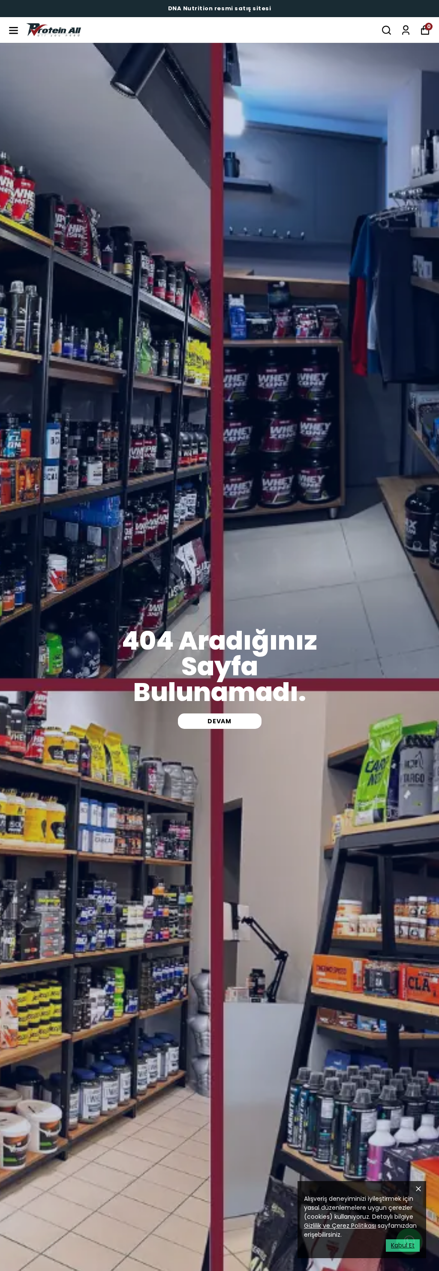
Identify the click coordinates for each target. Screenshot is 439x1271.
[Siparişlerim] (405, 30)
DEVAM (219, 721)
